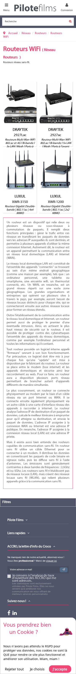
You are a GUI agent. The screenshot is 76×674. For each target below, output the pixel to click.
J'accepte (60, 669)
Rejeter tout (14, 669)
